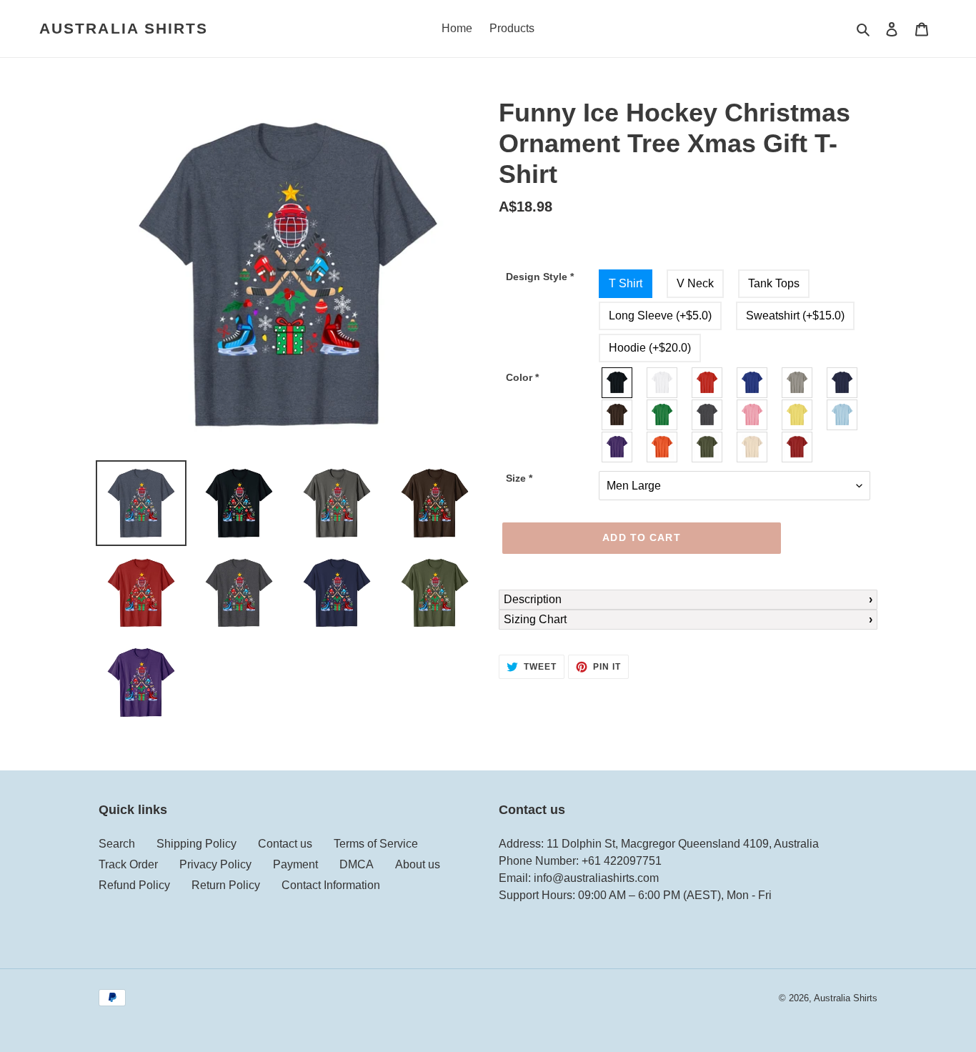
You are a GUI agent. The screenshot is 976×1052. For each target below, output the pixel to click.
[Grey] (798, 382)
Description (533, 599)
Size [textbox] (519, 478)
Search (117, 844)
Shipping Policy (196, 844)
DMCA (356, 864)
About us (417, 864)
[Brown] (618, 414)
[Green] (663, 414)
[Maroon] (798, 447)
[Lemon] (798, 414)
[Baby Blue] (843, 414)
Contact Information (331, 885)
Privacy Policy (215, 864)
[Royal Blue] (753, 382)
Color (522, 377)
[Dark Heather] (708, 414)
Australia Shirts (124, 28)
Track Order (128, 864)
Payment (295, 864)
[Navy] (843, 382)
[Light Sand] (753, 447)
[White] (663, 382)
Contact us (285, 844)
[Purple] (618, 447)
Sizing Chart (535, 619)
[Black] (618, 382)
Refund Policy (134, 885)
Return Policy (225, 885)
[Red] (708, 382)
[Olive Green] (708, 447)
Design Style (540, 276)
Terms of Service (376, 844)
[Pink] (753, 414)
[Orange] (663, 447)
